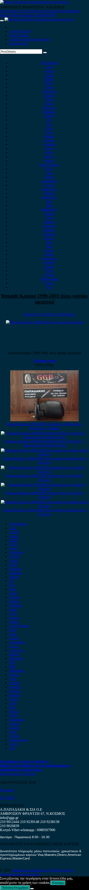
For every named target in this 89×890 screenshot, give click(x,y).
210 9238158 (50, 11)
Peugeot (49, 226)
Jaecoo (49, 157)
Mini (49, 205)
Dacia (49, 104)
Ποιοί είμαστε (19, 35)
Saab (49, 242)
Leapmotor (49, 181)
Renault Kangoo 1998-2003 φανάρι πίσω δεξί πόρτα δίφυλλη (45, 478)
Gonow (49, 136)
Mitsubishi (49, 210)
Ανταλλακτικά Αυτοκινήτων (29, 39)
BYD (49, 83)
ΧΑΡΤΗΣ (7, 798)
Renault (49, 234)
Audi (49, 67)
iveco (49, 152)
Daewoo (49, 108)
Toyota (49, 275)
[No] (32, 888)
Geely (49, 132)
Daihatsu (49, 112)
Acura (49, 75)
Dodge (49, 116)
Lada (49, 173)
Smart (49, 254)
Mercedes (49, 197)
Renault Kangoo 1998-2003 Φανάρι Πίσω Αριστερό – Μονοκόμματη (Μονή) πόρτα (44, 443)
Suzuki (49, 267)
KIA (49, 169)
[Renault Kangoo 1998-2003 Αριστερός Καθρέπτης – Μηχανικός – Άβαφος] (44, 420)
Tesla (49, 271)
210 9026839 (69, 11)
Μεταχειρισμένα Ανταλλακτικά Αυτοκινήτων (36, 872)
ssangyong (49, 258)
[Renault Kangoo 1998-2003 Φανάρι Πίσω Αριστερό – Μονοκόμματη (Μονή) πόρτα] (44, 437)
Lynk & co (49, 189)
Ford (49, 128)
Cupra (49, 99)
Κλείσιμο (58, 883)
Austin (49, 71)
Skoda (49, 250)
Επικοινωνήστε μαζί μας (18, 774)
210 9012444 (9, 11)
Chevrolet (49, 91)
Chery (49, 87)
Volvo (49, 283)
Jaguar (49, 161)
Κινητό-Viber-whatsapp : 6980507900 (27, 15)
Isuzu (49, 148)
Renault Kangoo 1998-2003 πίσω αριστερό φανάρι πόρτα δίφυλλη (44, 460)
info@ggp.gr (9, 818)
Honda (49, 140)
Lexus (49, 185)
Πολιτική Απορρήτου (15, 887)
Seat (49, 246)
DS (49, 120)
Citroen (49, 95)
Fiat (49, 124)
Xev (49, 287)
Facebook (7, 790)
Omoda (49, 222)
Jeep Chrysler (49, 165)
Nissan (49, 214)
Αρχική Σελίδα (20, 31)
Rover (49, 238)
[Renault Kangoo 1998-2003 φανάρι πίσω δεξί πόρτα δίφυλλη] (44, 472)
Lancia (49, 177)
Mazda (49, 193)
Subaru (49, 263)
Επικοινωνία (18, 43)
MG (49, 201)
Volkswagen (49, 279)
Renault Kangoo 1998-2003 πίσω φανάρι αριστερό (44, 298)
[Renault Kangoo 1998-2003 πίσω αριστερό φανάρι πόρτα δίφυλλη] (44, 454)
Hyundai (49, 144)
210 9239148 (29, 11)
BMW (49, 79)
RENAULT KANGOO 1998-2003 (49, 314)
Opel (49, 218)
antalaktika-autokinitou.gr (31, 870)
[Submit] (45, 52)
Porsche (49, 230)
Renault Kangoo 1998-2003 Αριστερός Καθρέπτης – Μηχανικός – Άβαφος (44, 426)
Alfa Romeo (49, 63)
